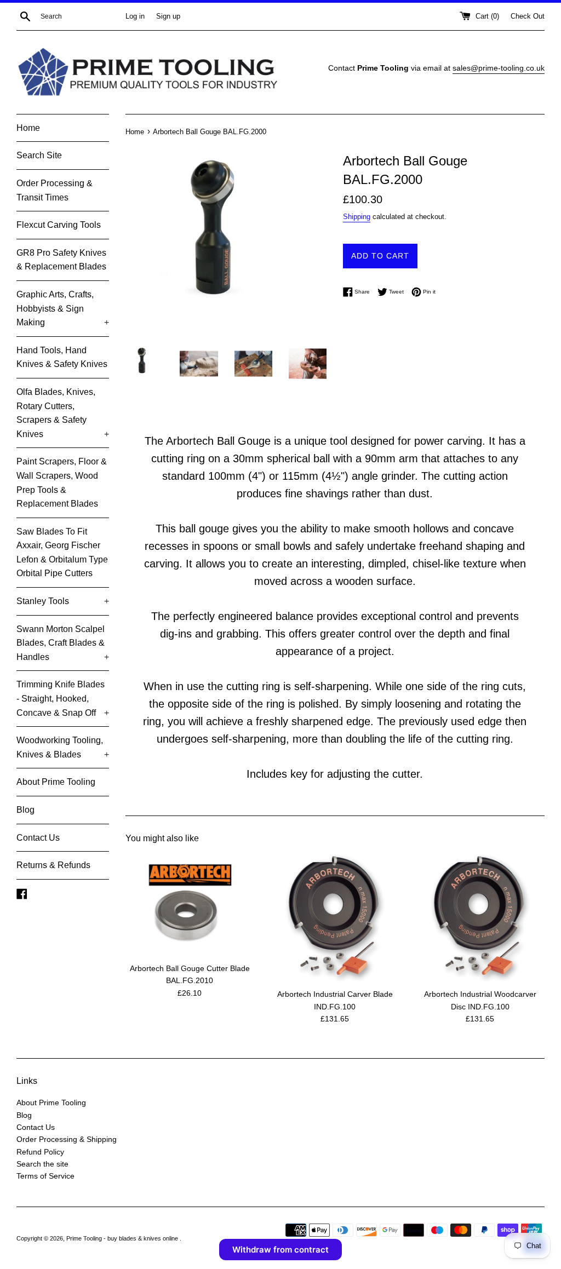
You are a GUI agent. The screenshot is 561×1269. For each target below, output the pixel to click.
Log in (135, 16)
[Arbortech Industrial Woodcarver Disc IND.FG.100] (480, 918)
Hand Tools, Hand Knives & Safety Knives (61, 357)
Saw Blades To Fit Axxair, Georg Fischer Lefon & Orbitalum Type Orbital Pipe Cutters (62, 552)
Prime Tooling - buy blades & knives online (123, 1238)
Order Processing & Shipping (66, 1139)
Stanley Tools (62, 601)
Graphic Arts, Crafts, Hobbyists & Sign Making (62, 308)
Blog (25, 809)
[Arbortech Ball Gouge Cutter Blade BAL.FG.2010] (189, 905)
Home (28, 128)
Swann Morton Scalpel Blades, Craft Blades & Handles (62, 643)
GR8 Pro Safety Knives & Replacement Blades (61, 260)
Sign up (168, 16)
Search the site (42, 1163)
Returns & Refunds (53, 865)
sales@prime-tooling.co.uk (499, 68)
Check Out (528, 16)
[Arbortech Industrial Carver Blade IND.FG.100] (335, 918)
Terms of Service (45, 1176)
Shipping (356, 217)
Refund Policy (40, 1151)
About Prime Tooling (55, 781)
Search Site (39, 155)
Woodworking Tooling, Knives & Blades (62, 747)
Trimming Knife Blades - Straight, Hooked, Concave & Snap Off (62, 698)
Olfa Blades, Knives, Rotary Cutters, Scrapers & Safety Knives (62, 413)
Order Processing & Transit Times (54, 190)
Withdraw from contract (280, 1249)
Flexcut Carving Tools (58, 224)
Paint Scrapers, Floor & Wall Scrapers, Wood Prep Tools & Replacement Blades (61, 482)
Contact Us (38, 837)
